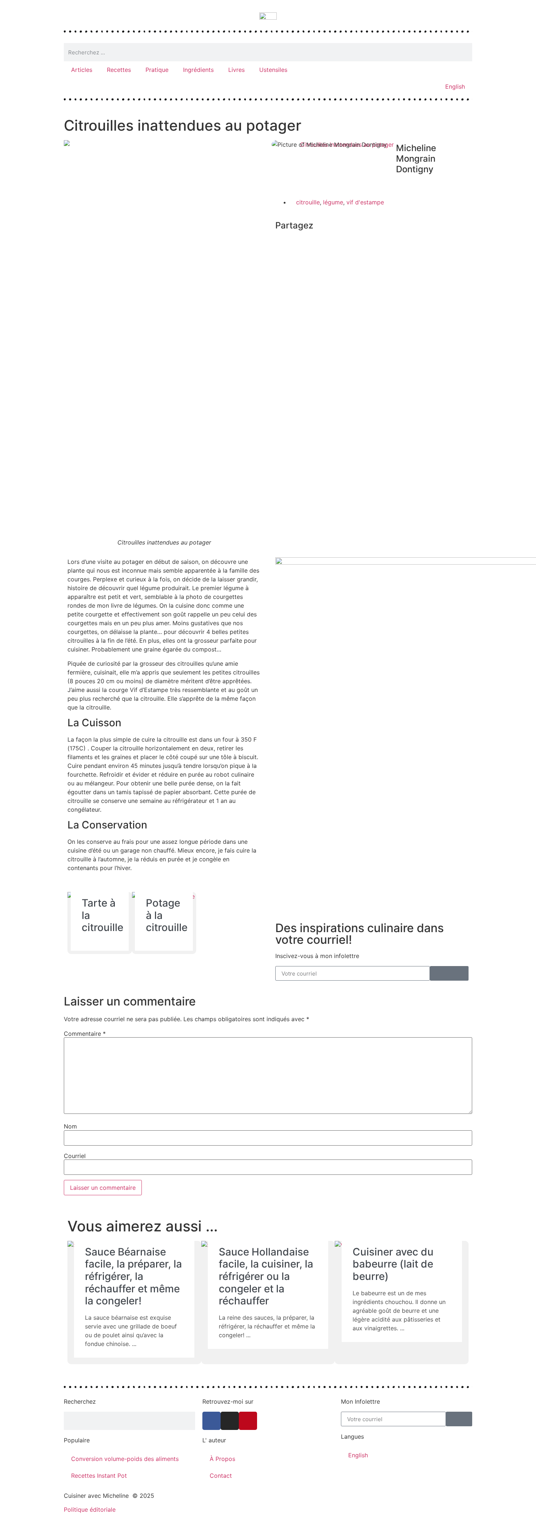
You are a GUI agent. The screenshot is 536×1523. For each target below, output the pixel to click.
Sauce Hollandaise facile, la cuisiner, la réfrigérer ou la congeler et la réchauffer (266, 1276)
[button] (277, 241)
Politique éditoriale (90, 1509)
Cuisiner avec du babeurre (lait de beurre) (393, 1264)
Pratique (156, 69)
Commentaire (85, 1034)
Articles (81, 69)
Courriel (75, 1156)
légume (333, 202)
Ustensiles (273, 69)
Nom (70, 1126)
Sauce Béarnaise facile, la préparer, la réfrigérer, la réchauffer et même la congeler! (133, 1276)
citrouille (308, 202)
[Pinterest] (248, 1421)
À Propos (222, 1458)
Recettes (119, 69)
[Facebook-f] (211, 1421)
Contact (221, 1475)
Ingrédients (198, 69)
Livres (236, 69)
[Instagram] (230, 1421)
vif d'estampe (365, 202)
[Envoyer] (449, 973)
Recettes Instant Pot (99, 1475)
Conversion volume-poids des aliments (125, 1458)
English (455, 86)
